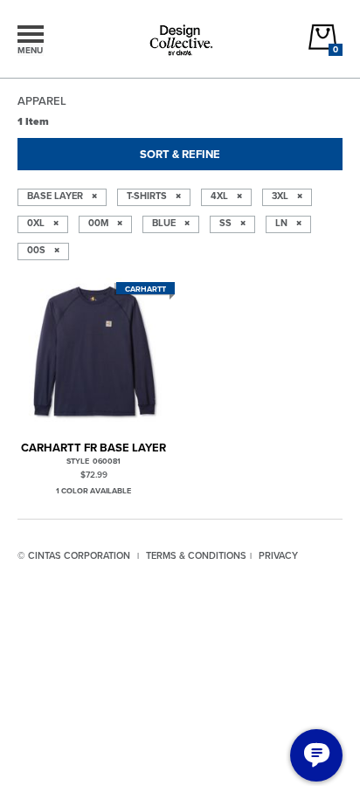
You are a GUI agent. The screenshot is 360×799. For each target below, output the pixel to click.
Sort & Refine (180, 154)
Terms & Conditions (196, 555)
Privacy (278, 555)
